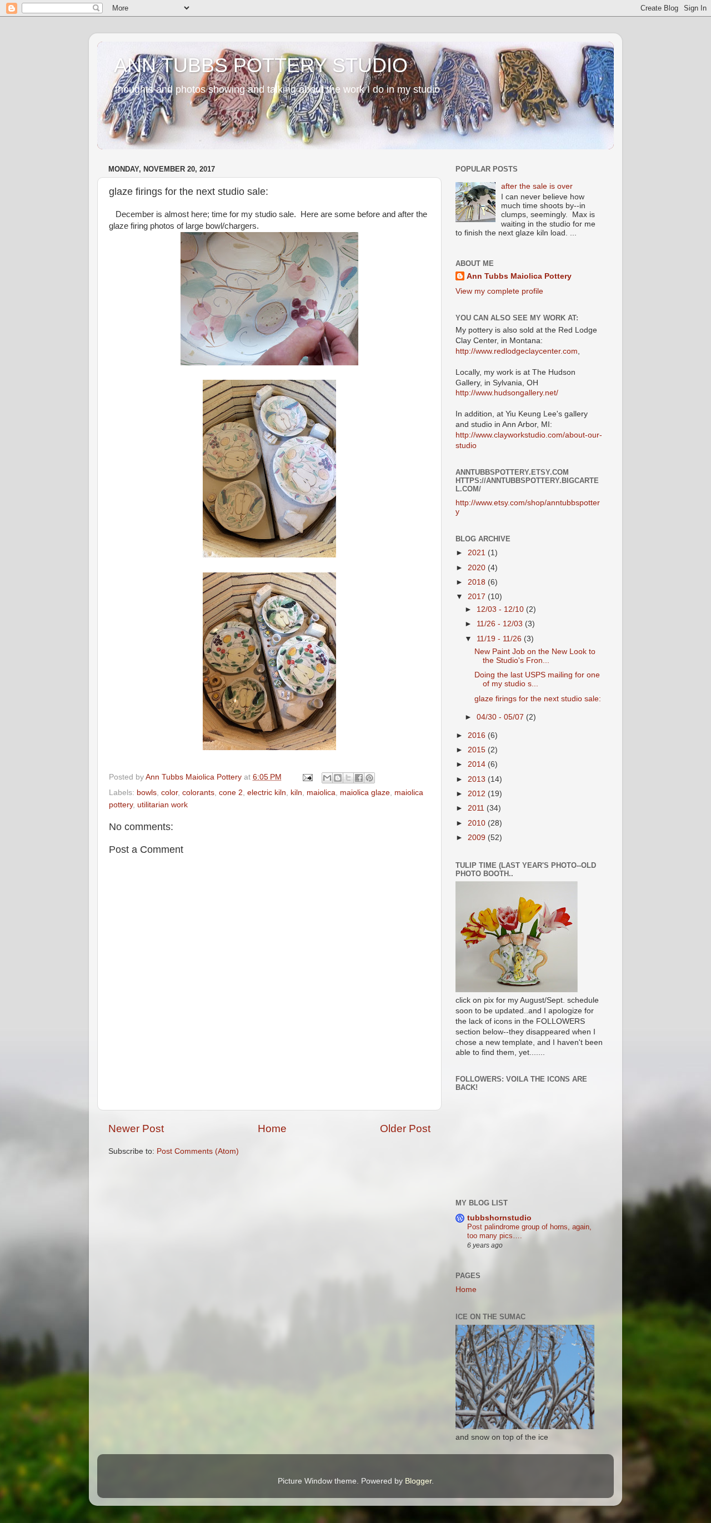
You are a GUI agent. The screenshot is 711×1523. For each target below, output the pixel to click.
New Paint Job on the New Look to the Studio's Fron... (534, 656)
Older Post (405, 1128)
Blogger (418, 1481)
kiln (296, 792)
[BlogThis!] (337, 777)
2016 (478, 735)
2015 (478, 750)
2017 (478, 596)
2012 (478, 794)
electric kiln (266, 792)
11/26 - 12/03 (501, 624)
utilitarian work (162, 805)
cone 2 (231, 792)
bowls (147, 792)
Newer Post (136, 1128)
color (169, 792)
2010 (478, 823)
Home (272, 1128)
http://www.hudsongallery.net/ (506, 393)
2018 (478, 582)
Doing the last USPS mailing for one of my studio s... (537, 679)
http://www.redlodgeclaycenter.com (516, 351)
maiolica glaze (365, 792)
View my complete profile (499, 291)
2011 (477, 808)
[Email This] (327, 777)
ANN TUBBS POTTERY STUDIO (261, 65)
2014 (478, 764)
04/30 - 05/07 (501, 717)
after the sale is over (537, 186)
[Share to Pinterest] (369, 777)
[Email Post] (307, 777)
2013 (478, 779)
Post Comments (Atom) (198, 1151)
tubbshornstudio (499, 1218)
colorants (198, 792)
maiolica (321, 792)
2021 (478, 553)
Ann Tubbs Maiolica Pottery (519, 276)
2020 (478, 568)
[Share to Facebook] (358, 777)
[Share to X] (348, 777)
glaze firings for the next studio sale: (537, 699)
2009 (478, 837)
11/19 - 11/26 (500, 639)
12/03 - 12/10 (501, 609)
